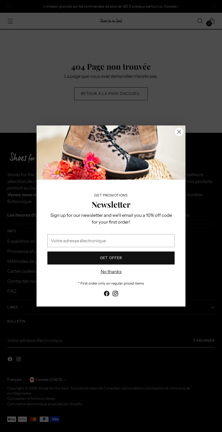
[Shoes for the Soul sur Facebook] (106, 294)
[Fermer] (179, 132)
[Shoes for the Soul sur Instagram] (115, 294)
